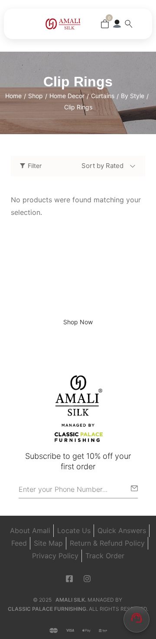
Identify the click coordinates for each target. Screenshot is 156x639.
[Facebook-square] (69, 578)
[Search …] (129, 24)
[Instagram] (87, 578)
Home (13, 95)
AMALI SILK (70, 599)
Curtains (102, 95)
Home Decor (66, 95)
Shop (35, 95)
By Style (132, 95)
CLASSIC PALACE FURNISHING (47, 609)
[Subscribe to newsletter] (134, 488)
